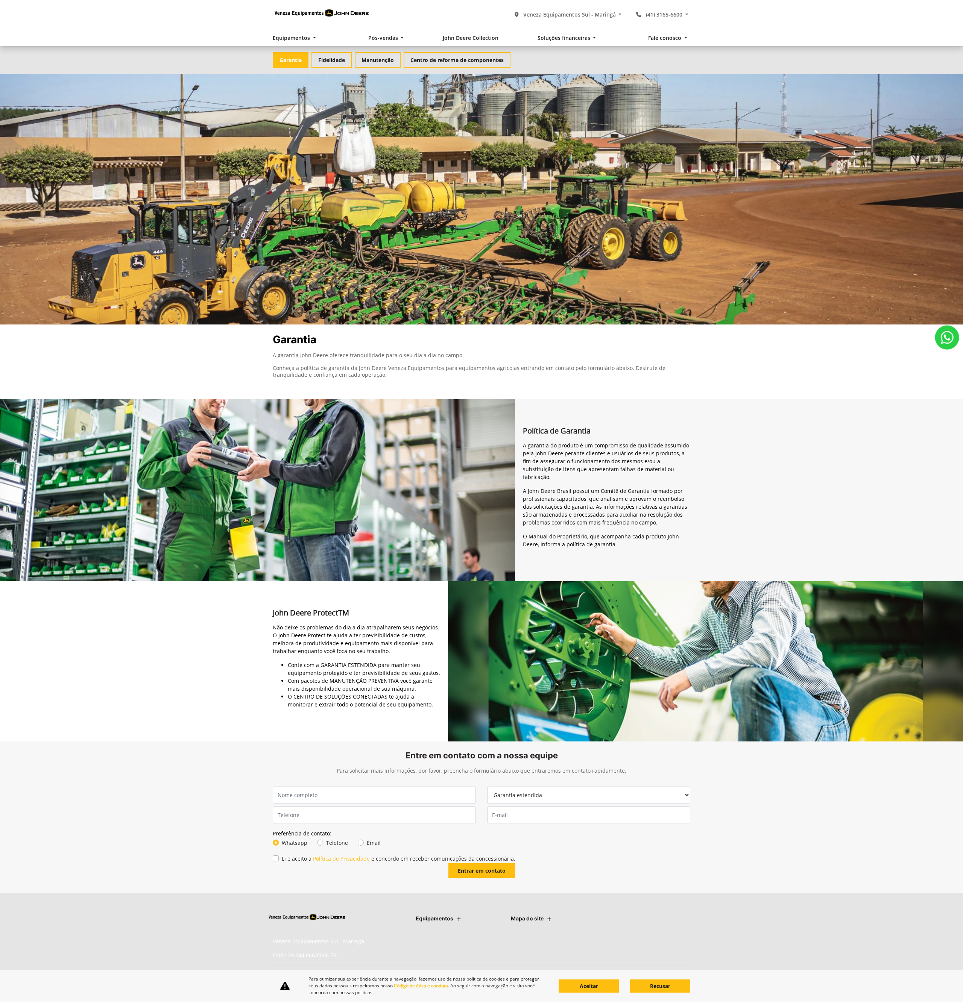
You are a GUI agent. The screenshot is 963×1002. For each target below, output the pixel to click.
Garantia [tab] (290, 60)
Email (374, 842)
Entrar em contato (482, 870)
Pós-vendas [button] (383, 37)
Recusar (660, 986)
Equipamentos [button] (292, 37)
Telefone (337, 842)
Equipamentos (434, 918)
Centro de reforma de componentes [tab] (457, 60)
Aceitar (589, 986)
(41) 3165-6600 (664, 14)
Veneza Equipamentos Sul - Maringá (569, 14)
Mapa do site (527, 918)
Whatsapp (294, 842)
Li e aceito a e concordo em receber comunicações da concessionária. (398, 858)
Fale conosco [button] (665, 37)
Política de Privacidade (341, 858)
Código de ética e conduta (421, 985)
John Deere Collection (470, 37)
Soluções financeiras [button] (565, 37)
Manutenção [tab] (378, 60)
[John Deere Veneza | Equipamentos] (322, 13)
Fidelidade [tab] (331, 60)
